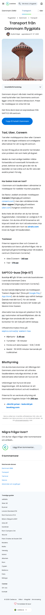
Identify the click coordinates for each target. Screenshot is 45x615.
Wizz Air (4, 535)
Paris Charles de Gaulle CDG (12, 539)
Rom (3, 562)
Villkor (20, 599)
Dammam (23, 18)
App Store (6, 296)
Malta (4, 547)
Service (4, 480)
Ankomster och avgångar (11, 484)
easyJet (4, 523)
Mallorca (5, 570)
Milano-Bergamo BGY (9, 519)
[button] (3, 4)
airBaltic (5, 499)
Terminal (5, 476)
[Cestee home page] (11, 3)
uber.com (6, 207)
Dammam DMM (9, 10)
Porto (3, 574)
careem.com (8, 201)
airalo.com (33, 226)
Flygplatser (12, 18)
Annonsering (36, 599)
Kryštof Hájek (15, 34)
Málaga (5, 578)
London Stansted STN (9, 511)
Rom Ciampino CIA (8, 531)
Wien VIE (5, 503)
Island (4, 554)
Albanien (5, 558)
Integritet (27, 599)
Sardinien (5, 527)
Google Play (34, 293)
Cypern (4, 566)
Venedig (5, 550)
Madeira (5, 543)
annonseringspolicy (22, 420)
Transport (26, 10)
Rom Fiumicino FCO (9, 515)
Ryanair (4, 507)
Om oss (4, 588)
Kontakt (4, 592)
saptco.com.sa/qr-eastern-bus (16, 331)
